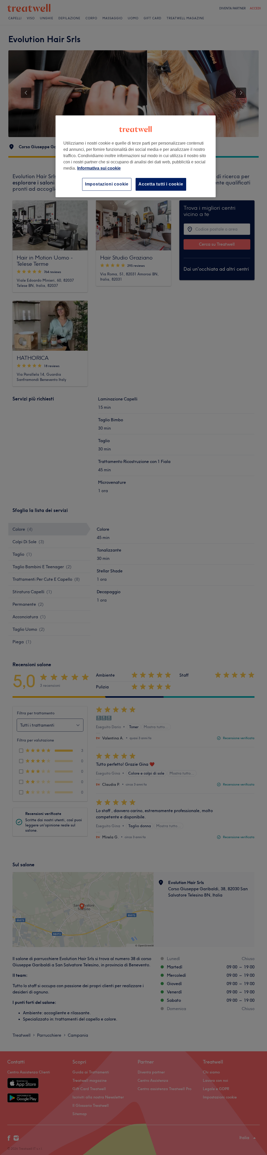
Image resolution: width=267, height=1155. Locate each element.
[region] (136, 156)
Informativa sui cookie (99, 168)
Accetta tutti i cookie (160, 184)
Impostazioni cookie (107, 184)
